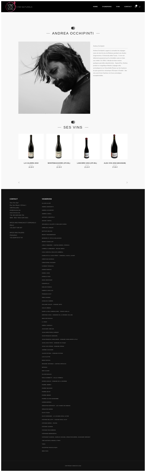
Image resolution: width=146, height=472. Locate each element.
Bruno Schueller (47, 241)
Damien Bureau (47, 269)
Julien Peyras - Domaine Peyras (52, 353)
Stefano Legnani (47, 426)
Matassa (44, 367)
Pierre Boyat (46, 391)
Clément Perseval (48, 266)
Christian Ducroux (48, 259)
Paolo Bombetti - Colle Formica (52, 377)
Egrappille (45, 283)
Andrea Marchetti (48, 206)
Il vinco (44, 321)
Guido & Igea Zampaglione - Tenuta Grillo (55, 311)
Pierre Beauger (47, 388)
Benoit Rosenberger (49, 234)
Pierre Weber (46, 395)
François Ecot (46, 294)
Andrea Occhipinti (48, 210)
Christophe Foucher (48, 262)
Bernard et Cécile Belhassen (51, 238)
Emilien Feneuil (47, 287)
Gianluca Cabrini (47, 301)
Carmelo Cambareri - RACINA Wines (53, 248)
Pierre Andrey (46, 384)
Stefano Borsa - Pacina (49, 423)
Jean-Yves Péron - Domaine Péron (53, 346)
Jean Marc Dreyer (48, 328)
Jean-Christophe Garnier (50, 332)
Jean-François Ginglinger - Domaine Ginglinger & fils (60, 339)
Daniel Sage (46, 273)
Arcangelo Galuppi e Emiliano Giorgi (54, 224)
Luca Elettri (46, 356)
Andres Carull (47, 213)
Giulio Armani (46, 307)
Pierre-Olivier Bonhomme (50, 398)
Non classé (45, 370)
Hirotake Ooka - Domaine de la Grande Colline (57, 314)
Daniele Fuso (46, 276)
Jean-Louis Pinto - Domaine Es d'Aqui (54, 342)
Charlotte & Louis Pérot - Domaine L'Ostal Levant (58, 255)
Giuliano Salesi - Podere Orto (52, 304)
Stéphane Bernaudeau (49, 433)
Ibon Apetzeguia (47, 318)
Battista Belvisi (47, 231)
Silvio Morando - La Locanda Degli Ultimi (55, 416)
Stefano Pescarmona (49, 430)
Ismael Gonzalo (47, 325)
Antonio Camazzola (48, 217)
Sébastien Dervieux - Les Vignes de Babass (56, 405)
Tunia (43, 444)
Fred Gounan (46, 297)
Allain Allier (46, 203)
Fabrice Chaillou (47, 290)
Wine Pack (45, 451)
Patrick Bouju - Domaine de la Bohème (54, 381)
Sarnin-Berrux (46, 402)
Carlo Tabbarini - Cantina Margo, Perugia (55, 245)
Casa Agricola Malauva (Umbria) (52, 252)
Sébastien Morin (47, 409)
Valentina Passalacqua (49, 447)
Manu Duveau (46, 360)
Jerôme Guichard (47, 349)
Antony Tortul (47, 220)
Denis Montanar (47, 280)
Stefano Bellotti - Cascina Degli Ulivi (54, 419)
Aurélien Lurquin (47, 227)
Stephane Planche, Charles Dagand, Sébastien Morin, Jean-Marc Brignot (66, 437)
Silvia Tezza (46, 412)
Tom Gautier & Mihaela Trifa (51, 440)
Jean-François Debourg (50, 335)
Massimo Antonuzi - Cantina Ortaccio (54, 363)
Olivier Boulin (46, 374)
